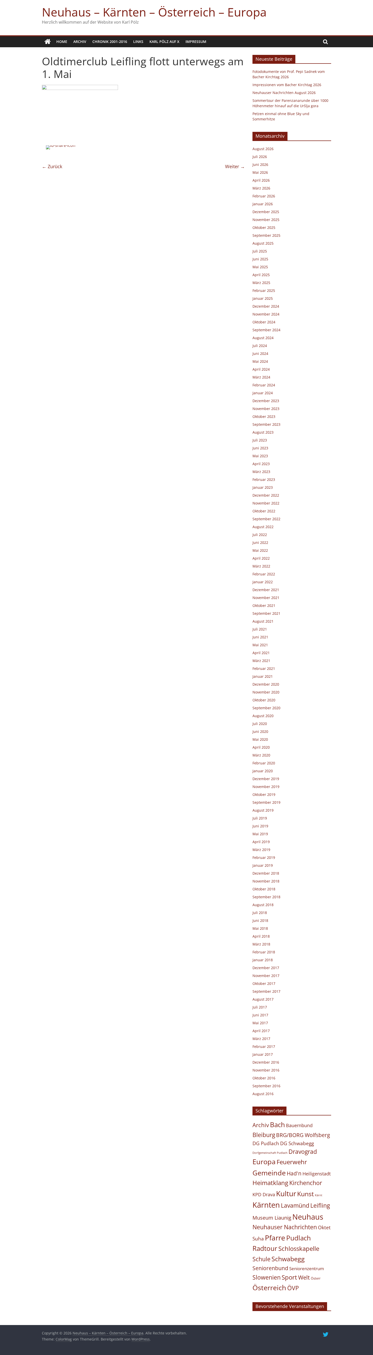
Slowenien (266, 1277)
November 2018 (265, 881)
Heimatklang (270, 1183)
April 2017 (261, 1030)
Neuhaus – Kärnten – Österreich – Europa (154, 12)
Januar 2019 (262, 865)
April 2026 (261, 180)
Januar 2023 (262, 487)
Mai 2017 (260, 1022)
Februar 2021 (263, 668)
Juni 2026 (260, 164)
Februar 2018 (263, 952)
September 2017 (266, 991)
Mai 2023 (260, 455)
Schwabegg (288, 1258)
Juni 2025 (260, 259)
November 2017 (265, 975)
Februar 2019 (263, 857)
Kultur (286, 1193)
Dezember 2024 (265, 306)
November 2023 (265, 408)
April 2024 (261, 369)
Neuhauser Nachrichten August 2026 (284, 92)
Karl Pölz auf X (164, 41)
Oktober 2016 (263, 1078)
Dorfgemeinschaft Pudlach (269, 1153)
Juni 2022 (260, 542)
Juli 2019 (259, 818)
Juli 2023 (259, 440)
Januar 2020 (262, 770)
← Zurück (52, 166)
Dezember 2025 (265, 211)
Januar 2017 (262, 1054)
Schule (261, 1259)
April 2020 (261, 747)
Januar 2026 (262, 203)
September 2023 (266, 424)
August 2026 (263, 148)
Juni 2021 (260, 637)
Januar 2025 (262, 298)
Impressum (195, 41)
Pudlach (298, 1237)
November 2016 (265, 1070)
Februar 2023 (263, 479)
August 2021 (263, 621)
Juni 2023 (260, 448)
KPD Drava (263, 1194)
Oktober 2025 (263, 227)
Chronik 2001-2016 (109, 41)
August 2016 (263, 1093)
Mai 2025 (260, 266)
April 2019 (261, 841)
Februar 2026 (263, 196)
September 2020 (266, 707)
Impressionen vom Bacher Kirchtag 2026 (286, 84)
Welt (304, 1277)
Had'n (294, 1173)
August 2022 (263, 526)
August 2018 (263, 904)
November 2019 (265, 786)
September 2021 (266, 613)
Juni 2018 (260, 920)
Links (138, 41)
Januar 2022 (262, 581)
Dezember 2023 (265, 400)
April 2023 (261, 463)
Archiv (79, 41)
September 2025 (266, 235)
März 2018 (261, 944)
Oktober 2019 (263, 794)
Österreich (269, 1287)
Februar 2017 (263, 1046)
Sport (289, 1277)
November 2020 (265, 692)
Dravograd (303, 1152)
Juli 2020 (259, 723)
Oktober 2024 (263, 322)
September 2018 (266, 896)
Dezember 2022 (265, 495)
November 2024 (265, 314)
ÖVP (293, 1288)
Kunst (305, 1193)
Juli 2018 (259, 912)
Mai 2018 (260, 928)
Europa (264, 1161)
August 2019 (263, 810)
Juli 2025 (259, 251)
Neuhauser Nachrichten (284, 1227)
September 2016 (266, 1085)
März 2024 (261, 377)
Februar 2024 (263, 385)
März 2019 (261, 849)
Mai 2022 (260, 550)
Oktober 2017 (263, 983)
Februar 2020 (263, 763)
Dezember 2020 (265, 684)
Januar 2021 (262, 676)
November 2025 (265, 219)
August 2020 (263, 715)
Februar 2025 (263, 290)
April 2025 (261, 274)
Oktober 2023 (263, 416)
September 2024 (266, 329)
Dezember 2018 (265, 873)
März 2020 (261, 755)
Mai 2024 (260, 361)
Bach (277, 1124)
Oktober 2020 (263, 700)
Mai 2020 (260, 739)
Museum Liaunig (271, 1217)
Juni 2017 (260, 1015)
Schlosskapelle (298, 1248)
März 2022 (261, 566)
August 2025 (263, 243)
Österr (315, 1278)
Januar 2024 (262, 392)
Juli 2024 (259, 345)
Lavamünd (295, 1205)
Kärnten (266, 1205)
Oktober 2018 (263, 889)
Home (61, 41)
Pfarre (275, 1237)
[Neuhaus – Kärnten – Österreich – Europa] (47, 41)
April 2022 (261, 558)
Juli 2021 (259, 629)
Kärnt (318, 1195)
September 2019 (266, 802)
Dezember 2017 (265, 967)
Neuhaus (307, 1217)
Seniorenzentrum (306, 1268)
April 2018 (261, 936)
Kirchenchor (305, 1183)
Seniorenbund (270, 1268)
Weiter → (235, 166)
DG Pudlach (265, 1143)
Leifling (320, 1205)
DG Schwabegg (297, 1143)
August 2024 (263, 337)
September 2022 (266, 518)
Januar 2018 (262, 959)
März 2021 (261, 660)
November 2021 (265, 597)
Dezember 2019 (265, 778)
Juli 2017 (259, 1007)
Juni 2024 (260, 353)
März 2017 (261, 1038)
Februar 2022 (263, 574)
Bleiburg (263, 1135)
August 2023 (263, 432)
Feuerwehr (292, 1162)
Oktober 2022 (263, 511)
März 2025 (261, 282)
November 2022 (265, 503)
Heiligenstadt (316, 1174)
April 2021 (261, 652)
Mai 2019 (260, 833)
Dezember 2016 (265, 1062)
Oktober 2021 (263, 605)
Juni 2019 (260, 826)
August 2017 (263, 999)
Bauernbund (299, 1125)
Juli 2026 (259, 156)
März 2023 (261, 471)
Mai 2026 (260, 172)
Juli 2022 (259, 534)
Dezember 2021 (265, 589)
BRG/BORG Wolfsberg (303, 1135)
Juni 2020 (260, 731)
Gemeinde (269, 1172)
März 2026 (261, 188)
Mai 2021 (260, 644)
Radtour (264, 1248)
